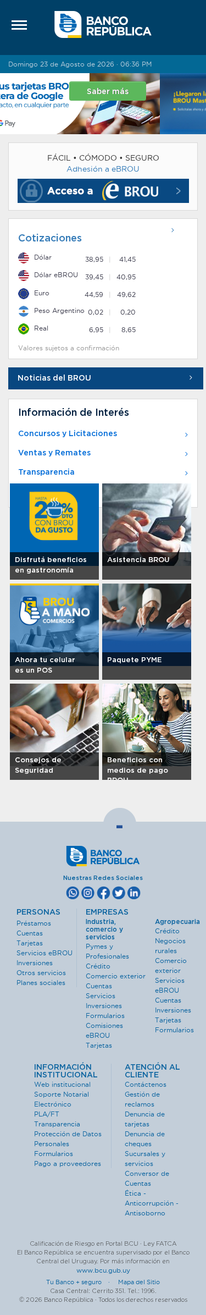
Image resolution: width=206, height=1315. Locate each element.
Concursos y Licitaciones (67, 434)
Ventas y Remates (54, 453)
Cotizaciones (50, 239)
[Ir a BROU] (103, 24)
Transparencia (46, 472)
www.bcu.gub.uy (103, 1270)
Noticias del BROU (54, 378)
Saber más (154, 92)
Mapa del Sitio (139, 1282)
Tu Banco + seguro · (81, 1282)
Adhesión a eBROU (103, 168)
